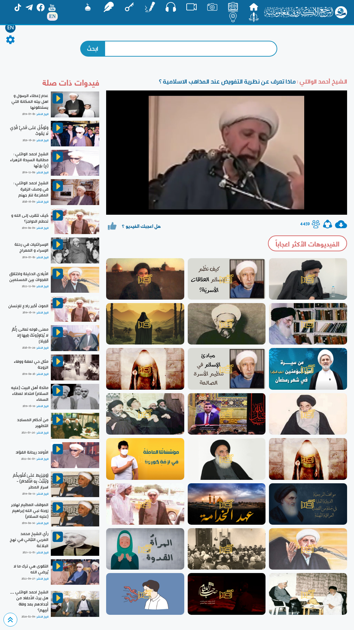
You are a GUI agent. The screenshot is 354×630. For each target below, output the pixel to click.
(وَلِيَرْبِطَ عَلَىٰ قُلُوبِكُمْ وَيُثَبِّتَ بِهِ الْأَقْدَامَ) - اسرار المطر (30, 481)
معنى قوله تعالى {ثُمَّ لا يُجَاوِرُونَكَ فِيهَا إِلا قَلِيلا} (30, 335)
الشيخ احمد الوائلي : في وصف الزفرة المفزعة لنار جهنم (30, 188)
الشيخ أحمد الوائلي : (321, 81)
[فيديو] (191, 7)
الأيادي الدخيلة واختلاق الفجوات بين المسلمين (28, 276)
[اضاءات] (233, 17)
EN (10, 27)
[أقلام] (150, 7)
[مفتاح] (129, 7)
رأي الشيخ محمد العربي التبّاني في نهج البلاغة (29, 539)
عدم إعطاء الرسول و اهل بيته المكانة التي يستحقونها (29, 101)
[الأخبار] (233, 7)
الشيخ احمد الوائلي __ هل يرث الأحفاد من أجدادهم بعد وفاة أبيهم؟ (29, 600)
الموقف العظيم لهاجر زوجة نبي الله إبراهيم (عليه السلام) (29, 510)
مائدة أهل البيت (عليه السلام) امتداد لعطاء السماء (29, 393)
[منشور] (254, 17)
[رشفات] (108, 7)
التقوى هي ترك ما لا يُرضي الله (30, 569)
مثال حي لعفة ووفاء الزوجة (31, 364)
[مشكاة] (88, 7)
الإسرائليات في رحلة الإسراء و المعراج (31, 247)
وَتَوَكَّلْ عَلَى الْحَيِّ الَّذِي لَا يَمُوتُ (29, 130)
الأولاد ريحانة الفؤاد (32, 452)
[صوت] (171, 7)
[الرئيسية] (254, 7)
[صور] (212, 7)
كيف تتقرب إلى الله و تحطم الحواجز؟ (29, 218)
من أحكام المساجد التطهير (32, 422)
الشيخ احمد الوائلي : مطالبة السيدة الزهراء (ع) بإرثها (29, 159)
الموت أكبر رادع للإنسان (28, 306)
